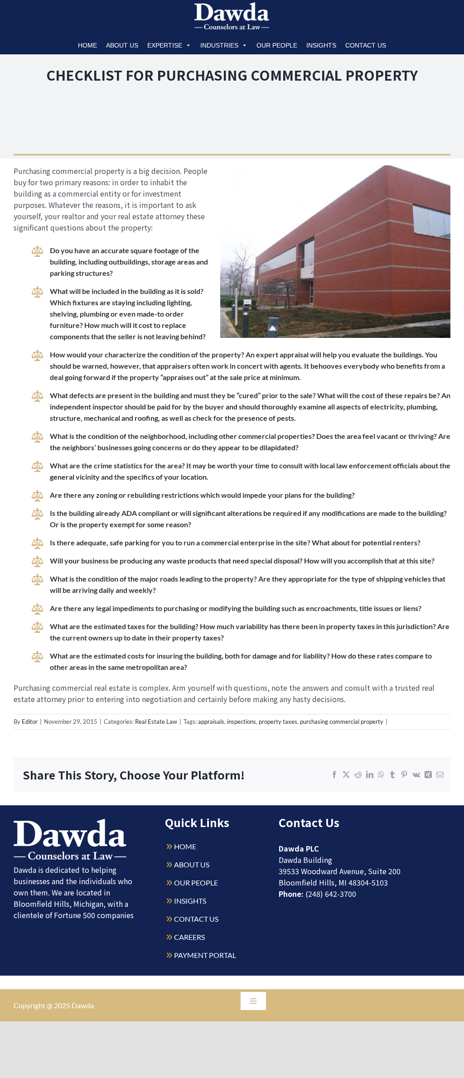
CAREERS (189, 937)
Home (87, 45)
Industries (219, 45)
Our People (276, 45)
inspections (241, 721)
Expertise (164, 45)
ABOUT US (191, 864)
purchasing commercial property (341, 721)
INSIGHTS (190, 900)
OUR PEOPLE (196, 882)
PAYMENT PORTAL (205, 955)
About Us (122, 45)
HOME (185, 846)
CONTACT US (196, 918)
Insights (321, 45)
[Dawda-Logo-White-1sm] (70, 822)
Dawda (83, 1005)
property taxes (278, 721)
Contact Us (365, 45)
